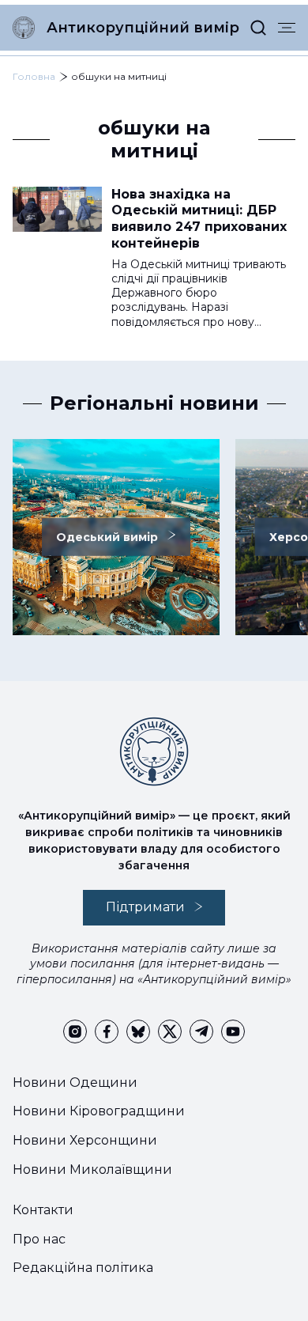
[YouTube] (233, 1031)
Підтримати (145, 906)
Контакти (43, 1209)
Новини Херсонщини (85, 1140)
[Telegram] (201, 1031)
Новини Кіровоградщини (99, 1110)
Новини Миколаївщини (92, 1169)
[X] (170, 1031)
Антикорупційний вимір (143, 27)
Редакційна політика (83, 1267)
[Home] (24, 28)
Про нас (39, 1239)
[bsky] (138, 1031)
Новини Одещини (75, 1082)
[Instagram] (75, 1031)
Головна (34, 76)
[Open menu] (286, 27)
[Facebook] (106, 1031)
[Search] (258, 28)
